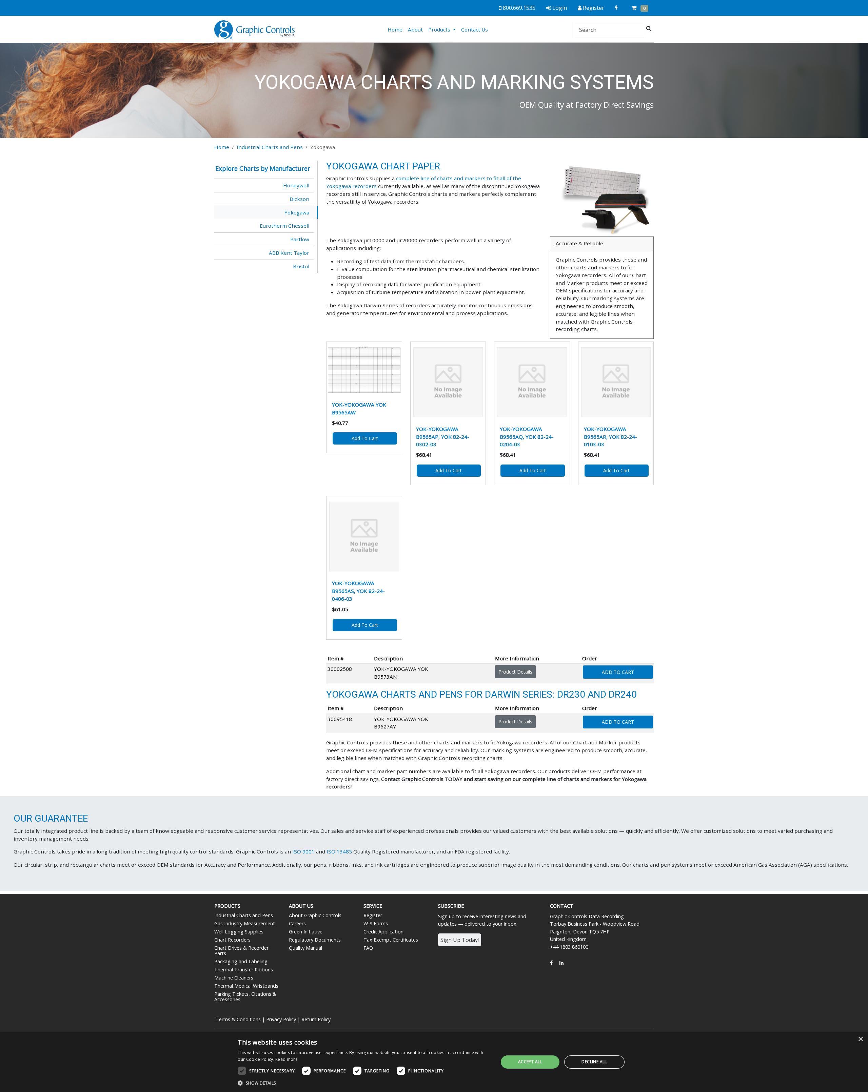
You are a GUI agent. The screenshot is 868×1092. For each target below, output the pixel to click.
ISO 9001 (303, 851)
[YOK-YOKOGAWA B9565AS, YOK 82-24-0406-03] (364, 536)
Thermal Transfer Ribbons (243, 969)
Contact (561, 906)
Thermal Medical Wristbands (246, 986)
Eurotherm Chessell (284, 225)
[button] (364, 1083)
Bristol (301, 266)
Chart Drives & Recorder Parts (241, 950)
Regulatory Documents (315, 939)
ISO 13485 (339, 851)
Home (396, 29)
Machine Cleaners (233, 977)
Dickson (299, 198)
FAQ (368, 948)
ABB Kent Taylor (289, 252)
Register (372, 915)
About (415, 29)
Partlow (299, 239)
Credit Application (383, 931)
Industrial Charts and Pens (270, 147)
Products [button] (440, 29)
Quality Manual (305, 948)
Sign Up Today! (459, 940)
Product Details (515, 671)
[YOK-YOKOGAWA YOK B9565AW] (364, 370)
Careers (297, 923)
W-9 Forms (375, 923)
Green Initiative (305, 931)
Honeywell (296, 185)
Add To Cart (618, 672)
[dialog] (434, 1062)
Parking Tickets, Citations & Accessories (245, 997)
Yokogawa (296, 212)
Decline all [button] (594, 1062)
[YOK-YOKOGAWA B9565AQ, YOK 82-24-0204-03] (532, 382)
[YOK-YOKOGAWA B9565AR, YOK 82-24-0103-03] (616, 382)
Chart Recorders (232, 939)
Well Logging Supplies (238, 931)
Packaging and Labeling (241, 961)
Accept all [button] (530, 1062)
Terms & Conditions (238, 1019)
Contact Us (474, 29)
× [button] (860, 1039)
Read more (286, 1059)
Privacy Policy (281, 1019)
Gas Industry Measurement (244, 923)
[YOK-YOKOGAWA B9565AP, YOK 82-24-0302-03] (448, 382)
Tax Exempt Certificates (390, 939)
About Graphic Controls (315, 915)
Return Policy (316, 1019)
